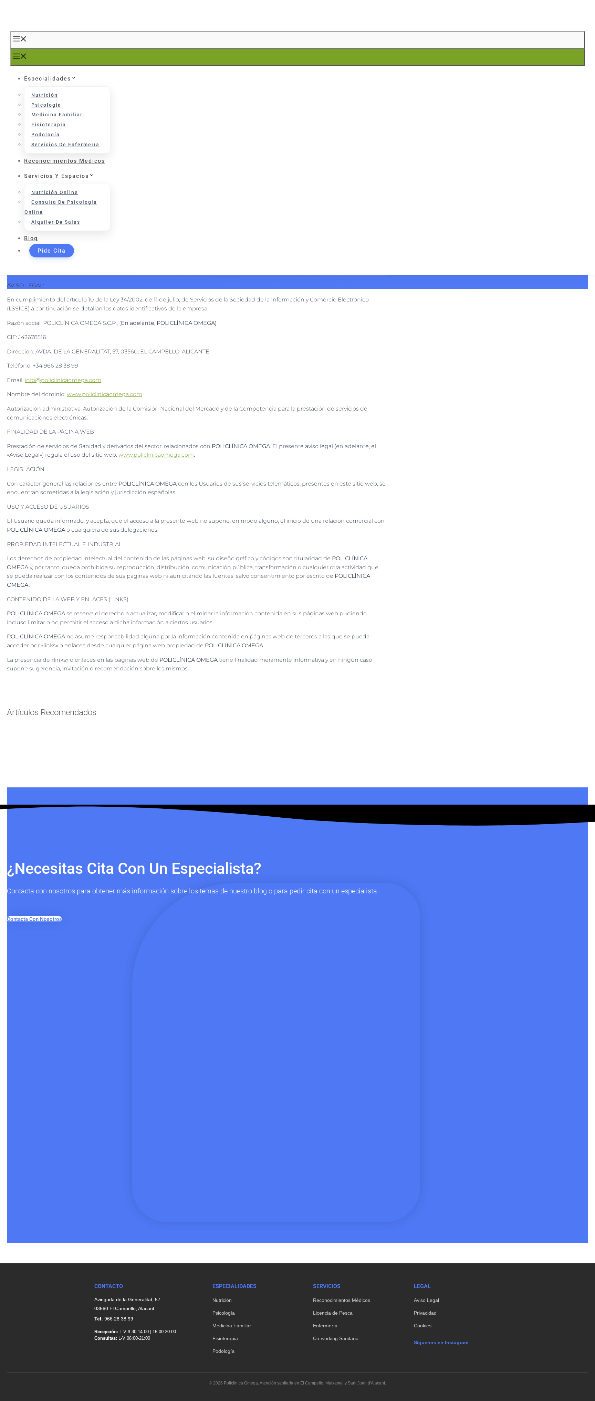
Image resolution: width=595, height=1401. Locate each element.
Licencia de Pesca (333, 1313)
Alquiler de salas (55, 222)
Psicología (46, 105)
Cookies (422, 1325)
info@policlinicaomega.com (63, 380)
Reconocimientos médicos (64, 161)
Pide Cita (52, 250)
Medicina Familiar (231, 1325)
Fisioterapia (48, 124)
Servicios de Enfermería (65, 144)
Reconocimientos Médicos (341, 1300)
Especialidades (47, 78)
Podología (45, 134)
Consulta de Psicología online (60, 207)
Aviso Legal (426, 1300)
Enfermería (325, 1325)
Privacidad (425, 1313)
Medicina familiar (57, 114)
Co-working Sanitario (335, 1338)
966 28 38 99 (118, 1319)
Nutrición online (54, 192)
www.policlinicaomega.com (104, 394)
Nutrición (44, 95)
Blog (31, 238)
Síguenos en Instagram (441, 1342)
